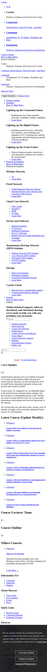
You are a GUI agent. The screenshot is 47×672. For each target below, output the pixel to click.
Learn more (42, 642)
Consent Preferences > (26, 664)
